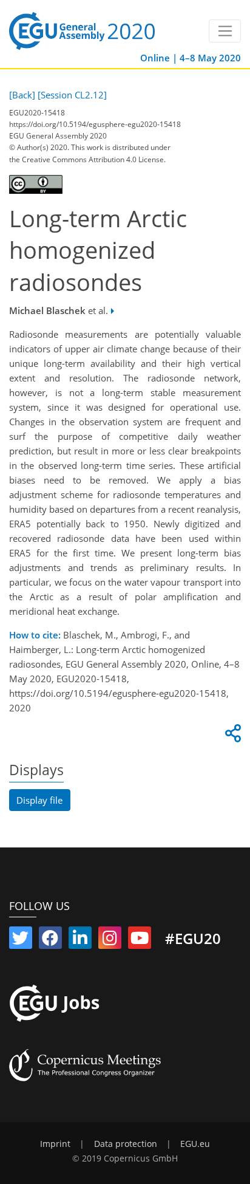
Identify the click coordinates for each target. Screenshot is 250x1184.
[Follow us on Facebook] (50, 940)
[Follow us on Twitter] (20, 940)
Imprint (55, 1143)
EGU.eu (195, 1143)
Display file (39, 800)
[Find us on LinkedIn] (80, 940)
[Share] (231, 736)
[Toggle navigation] (225, 31)
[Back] (22, 95)
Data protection (125, 1143)
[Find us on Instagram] (109, 940)
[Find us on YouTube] (139, 940)
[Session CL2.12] (72, 95)
